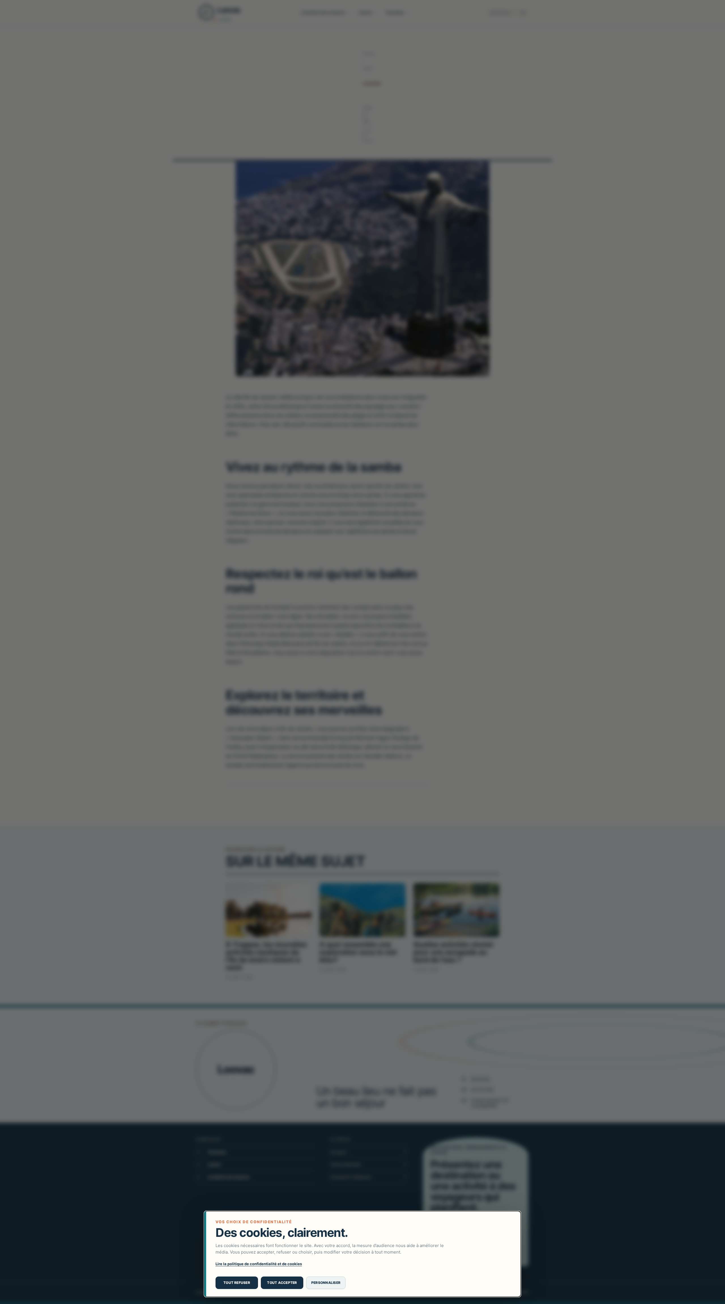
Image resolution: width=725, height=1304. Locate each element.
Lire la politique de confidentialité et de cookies (259, 1263)
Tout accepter (282, 1282)
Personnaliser (325, 1282)
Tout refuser (236, 1282)
